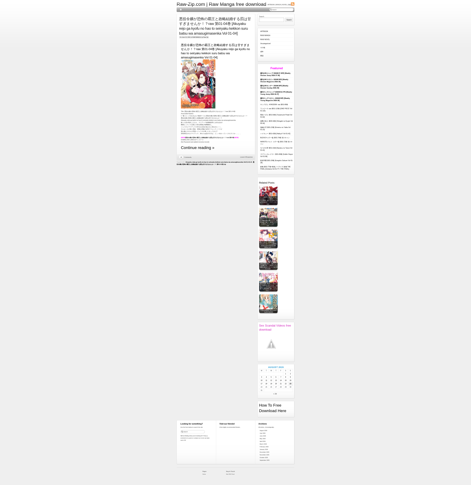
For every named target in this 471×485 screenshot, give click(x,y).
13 (276, 380)
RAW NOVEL (265, 39)
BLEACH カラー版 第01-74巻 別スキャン (275, 138)
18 (266, 384)
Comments (187, 157)
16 (290, 380)
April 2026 (263, 441)
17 (261, 384)
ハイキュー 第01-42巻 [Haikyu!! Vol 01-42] (275, 134)
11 (266, 380)
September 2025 (264, 460)
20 (276, 384)
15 (286, 380)
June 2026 (263, 436)
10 (261, 380)
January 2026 (264, 449)
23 (290, 384)
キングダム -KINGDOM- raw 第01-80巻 (274, 104)
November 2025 (264, 455)
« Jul (275, 394)
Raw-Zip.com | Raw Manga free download (221, 4)
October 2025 (264, 457)
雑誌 (261, 56)
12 (271, 380)
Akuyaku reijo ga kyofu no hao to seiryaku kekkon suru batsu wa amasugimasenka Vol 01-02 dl (218, 162)
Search (261, 16)
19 (271, 384)
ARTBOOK (264, 31)
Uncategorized (265, 43)
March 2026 (263, 444)
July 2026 (262, 433)
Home (181, 9)
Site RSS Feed (230, 474)
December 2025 (264, 452)
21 (281, 384)
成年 (261, 52)
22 (286, 384)
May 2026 (263, 438)
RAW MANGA (196, 37)
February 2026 (264, 446)
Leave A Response (246, 157)
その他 (262, 47)
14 (281, 380)
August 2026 (263, 430)
